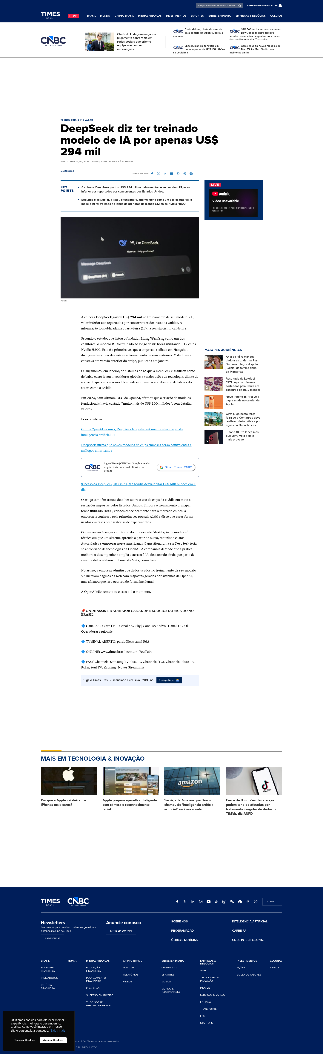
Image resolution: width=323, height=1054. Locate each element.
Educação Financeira (93, 969)
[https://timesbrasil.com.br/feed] (232, 902)
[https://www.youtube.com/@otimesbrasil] (209, 902)
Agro (203, 970)
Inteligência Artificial (249, 921)
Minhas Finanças (150, 15)
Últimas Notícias (184, 940)
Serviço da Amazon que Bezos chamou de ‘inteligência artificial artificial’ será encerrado (189, 804)
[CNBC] (53, 41)
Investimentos (176, 15)
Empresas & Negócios (251, 15)
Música (166, 981)
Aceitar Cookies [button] (53, 1039)
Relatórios (130, 974)
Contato (272, 901)
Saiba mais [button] (57, 1030)
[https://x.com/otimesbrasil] (185, 902)
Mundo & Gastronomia (171, 990)
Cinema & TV (169, 967)
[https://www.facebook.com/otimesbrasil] (177, 902)
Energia (205, 1002)
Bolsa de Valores (249, 974)
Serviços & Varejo (212, 994)
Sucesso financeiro (99, 995)
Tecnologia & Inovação (77, 120)
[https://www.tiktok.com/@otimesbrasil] (216, 902)
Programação (182, 931)
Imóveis (205, 987)
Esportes (197, 15)
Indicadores (49, 977)
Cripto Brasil (124, 15)
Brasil (91, 15)
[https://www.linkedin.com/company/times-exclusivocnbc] (193, 902)
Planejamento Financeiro (96, 979)
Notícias (128, 967)
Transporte (208, 1008)
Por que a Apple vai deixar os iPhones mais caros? (63, 802)
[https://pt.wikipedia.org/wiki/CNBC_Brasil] (224, 902)
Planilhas (92, 988)
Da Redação (67, 171)
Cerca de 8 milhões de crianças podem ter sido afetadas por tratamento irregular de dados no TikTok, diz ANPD (251, 807)
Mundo (105, 15)
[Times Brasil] (50, 15)
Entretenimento (219, 15)
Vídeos (127, 981)
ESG (202, 1016)
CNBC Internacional (248, 940)
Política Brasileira (48, 986)
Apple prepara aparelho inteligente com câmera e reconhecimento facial (130, 804)
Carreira (239, 931)
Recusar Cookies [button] (24, 1039)
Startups (206, 1022)
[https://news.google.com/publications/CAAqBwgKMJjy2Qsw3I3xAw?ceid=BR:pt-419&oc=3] (240, 902)
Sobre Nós (179, 921)
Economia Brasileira (48, 969)
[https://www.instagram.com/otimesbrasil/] (201, 902)
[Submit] (239, 5)
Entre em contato (121, 931)
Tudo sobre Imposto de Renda (98, 1004)
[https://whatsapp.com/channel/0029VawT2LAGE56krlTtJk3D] (256, 902)
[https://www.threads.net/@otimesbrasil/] (248, 902)
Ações (241, 967)
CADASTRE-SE (52, 938)
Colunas (276, 15)
